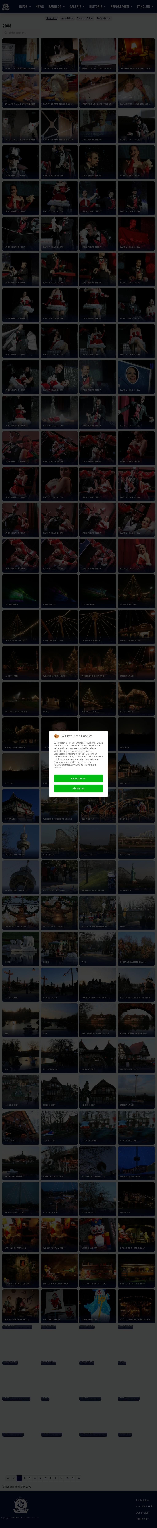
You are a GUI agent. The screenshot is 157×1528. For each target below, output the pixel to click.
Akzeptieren (78, 778)
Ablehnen (78, 788)
